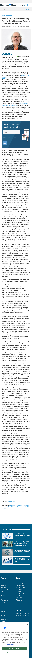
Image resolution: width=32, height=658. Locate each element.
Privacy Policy (10, 644)
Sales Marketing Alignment (25, 9)
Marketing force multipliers (12, 9)
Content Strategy (19, 583)
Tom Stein (4, 509)
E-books (2, 613)
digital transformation (17, 507)
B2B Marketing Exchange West (22, 613)
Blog (2, 593)
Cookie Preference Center (14, 652)
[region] (14, 640)
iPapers (2, 617)
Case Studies (3, 587)
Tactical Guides (4, 605)
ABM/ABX (18, 581)
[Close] (27, 624)
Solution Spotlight (5, 589)
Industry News (7, 15)
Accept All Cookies (14, 648)
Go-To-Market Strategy (20, 587)
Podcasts (3, 591)
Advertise (18, 605)
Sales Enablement (20, 595)
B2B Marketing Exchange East (22, 615)
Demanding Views (5, 583)
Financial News (4, 585)
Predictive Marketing (20, 591)
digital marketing (14, 505)
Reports (2, 609)
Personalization (19, 589)
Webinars (3, 611)
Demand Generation (20, 585)
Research (3, 607)
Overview (18, 603)
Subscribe (3, 595)
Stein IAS (26, 507)
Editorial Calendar (20, 607)
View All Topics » (19, 597)
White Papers (3, 615)
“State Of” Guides (4, 603)
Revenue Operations (20, 593)
